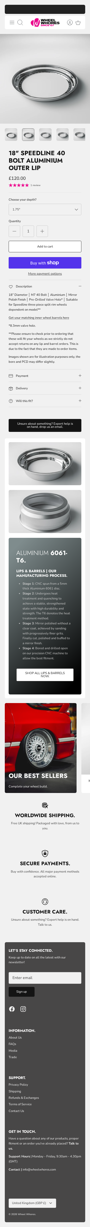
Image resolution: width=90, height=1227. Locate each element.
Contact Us (16, 1111)
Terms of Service (20, 1104)
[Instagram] (23, 1009)
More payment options (45, 274)
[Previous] (10, 9)
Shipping (15, 1091)
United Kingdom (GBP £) (29, 1203)
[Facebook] (12, 1009)
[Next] (79, 9)
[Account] (67, 22)
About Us (15, 1037)
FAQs (12, 1044)
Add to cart (45, 246)
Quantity (15, 221)
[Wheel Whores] (45, 22)
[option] (45, 79)
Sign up (21, 992)
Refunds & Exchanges (24, 1098)
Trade (13, 1057)
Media (13, 1051)
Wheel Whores (26, 1214)
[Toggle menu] (12, 22)
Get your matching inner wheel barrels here (39, 318)
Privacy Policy (18, 1085)
